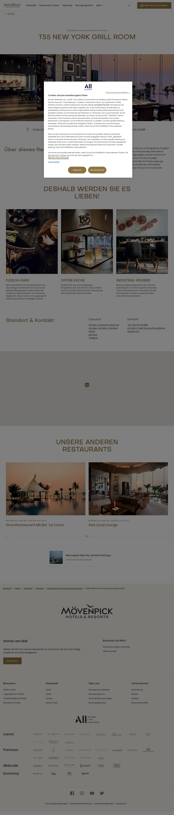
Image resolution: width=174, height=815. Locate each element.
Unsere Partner (53, 162)
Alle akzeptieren (97, 170)
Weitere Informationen (58, 158)
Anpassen (77, 170)
